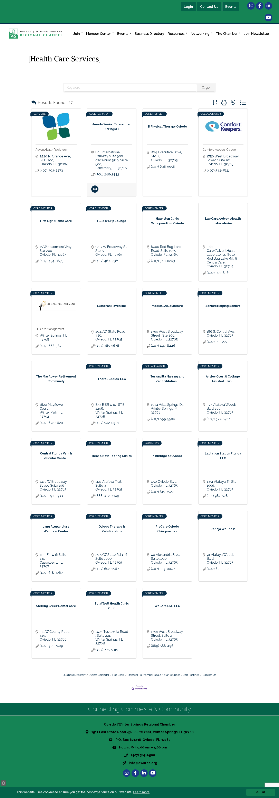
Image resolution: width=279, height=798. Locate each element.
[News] (94, 191)
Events (230, 7)
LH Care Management (50, 329)
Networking (200, 34)
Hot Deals (118, 674)
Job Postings (191, 674)
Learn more (141, 792)
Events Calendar (99, 674)
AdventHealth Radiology (52, 149)
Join (76, 34)
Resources (176, 34)
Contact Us (209, 7)
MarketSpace (172, 674)
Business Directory (149, 34)
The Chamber (227, 34)
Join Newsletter (256, 34)
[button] (33, 102)
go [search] (208, 87)
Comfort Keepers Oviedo (219, 149)
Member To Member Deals (144, 674)
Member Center (98, 34)
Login (188, 7)
